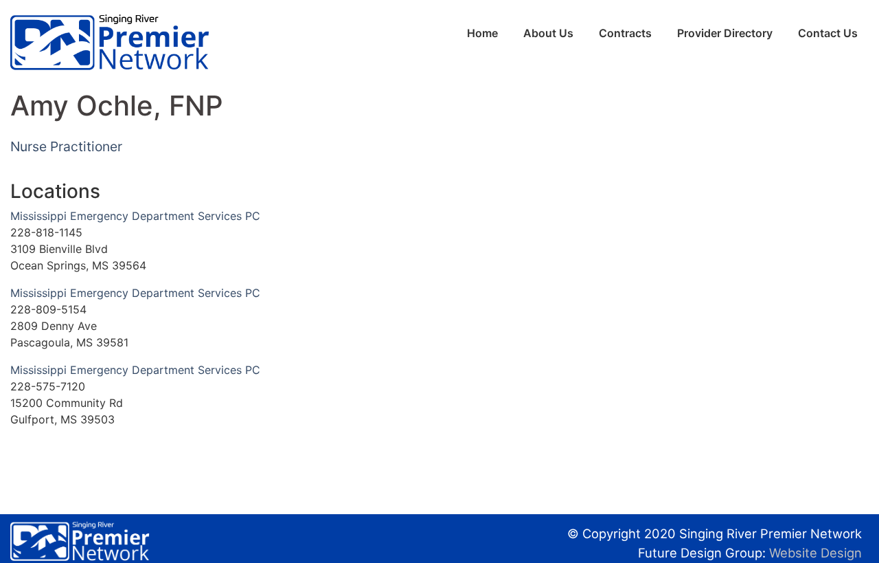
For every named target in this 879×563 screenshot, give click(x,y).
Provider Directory (725, 33)
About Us (548, 33)
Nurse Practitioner (66, 146)
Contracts (625, 33)
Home (482, 33)
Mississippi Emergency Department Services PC (135, 216)
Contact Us (828, 33)
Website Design (815, 552)
